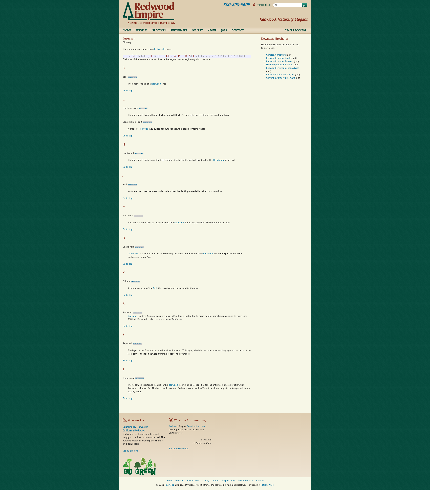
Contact (238, 30)
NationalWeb (267, 485)
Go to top (128, 90)
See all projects (130, 451)
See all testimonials (179, 448)
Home (127, 30)
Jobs (224, 30)
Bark (155, 288)
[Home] (149, 12)
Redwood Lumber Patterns (279, 61)
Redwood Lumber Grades (279, 58)
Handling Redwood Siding (279, 64)
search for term (132, 77)
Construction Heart (196, 426)
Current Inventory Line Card (280, 78)
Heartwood (219, 160)
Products (159, 30)
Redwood (159, 49)
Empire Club (263, 5)
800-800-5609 (236, 5)
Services (141, 30)
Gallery (197, 30)
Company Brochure (276, 55)
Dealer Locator (296, 30)
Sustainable (179, 30)
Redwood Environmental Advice (282, 68)
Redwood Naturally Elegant (280, 74)
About (212, 30)
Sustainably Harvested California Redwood (135, 429)
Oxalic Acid (133, 253)
